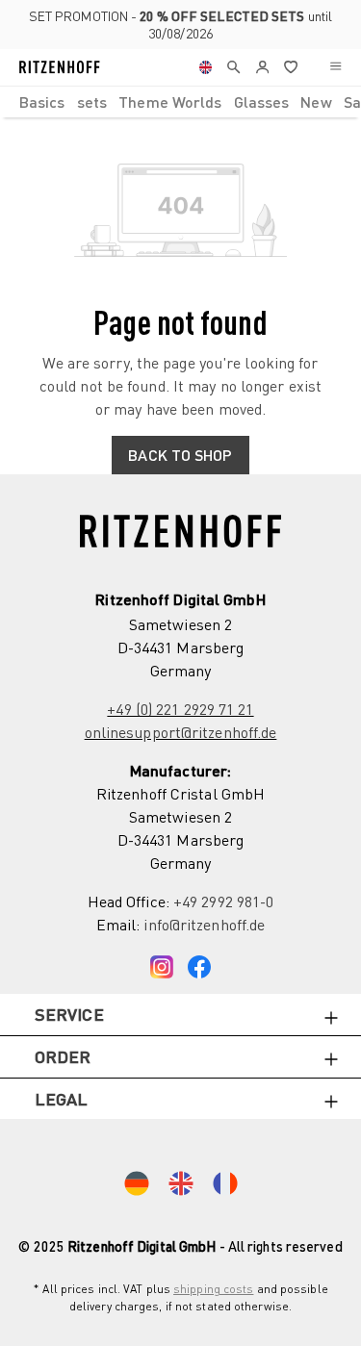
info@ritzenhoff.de (204, 924)
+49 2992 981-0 (223, 901)
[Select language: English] (206, 67)
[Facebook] (199, 963)
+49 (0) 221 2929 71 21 (180, 709)
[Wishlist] (290, 67)
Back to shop (180, 454)
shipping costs (213, 1289)
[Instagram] (161, 963)
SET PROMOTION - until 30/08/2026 (180, 24)
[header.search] (234, 67)
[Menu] (336, 67)
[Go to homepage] (59, 67)
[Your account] (263, 67)
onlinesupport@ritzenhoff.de (181, 732)
